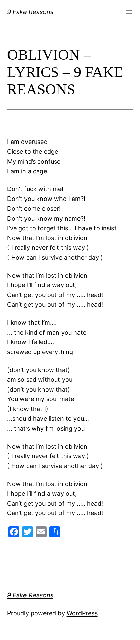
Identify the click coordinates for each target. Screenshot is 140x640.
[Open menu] (129, 12)
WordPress (82, 613)
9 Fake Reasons (30, 11)
